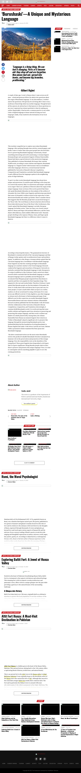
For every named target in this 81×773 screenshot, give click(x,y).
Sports (39, 5)
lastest (20, 410)
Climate (33, 5)
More (43, 9)
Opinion (66, 5)
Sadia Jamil (11, 24)
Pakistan (13, 676)
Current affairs (16, 5)
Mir (30, 678)
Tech (45, 5)
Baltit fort (22, 680)
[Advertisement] (66, 65)
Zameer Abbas (12, 482)
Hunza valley (37, 674)
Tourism (26, 5)
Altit (23, 674)
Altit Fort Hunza (10, 666)
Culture (51, 5)
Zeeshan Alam (11, 568)
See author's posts (29, 403)
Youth (72, 5)
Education (58, 5)
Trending (26, 410)
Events (38, 9)
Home (8, 5)
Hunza (8, 678)
